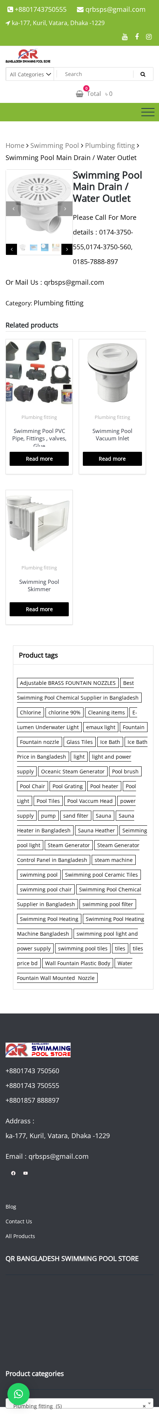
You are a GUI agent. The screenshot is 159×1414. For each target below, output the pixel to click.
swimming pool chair (46, 889)
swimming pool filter (107, 904)
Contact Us (19, 1221)
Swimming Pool (54, 145)
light (79, 756)
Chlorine (30, 712)
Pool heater (104, 786)
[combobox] (79, 1403)
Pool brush (125, 771)
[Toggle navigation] (148, 112)
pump (48, 815)
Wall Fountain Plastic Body (77, 963)
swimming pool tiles (83, 948)
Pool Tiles (48, 800)
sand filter (75, 815)
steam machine (114, 859)
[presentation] (13, 208)
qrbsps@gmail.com (115, 9)
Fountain (134, 727)
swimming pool (39, 874)
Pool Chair (32, 786)
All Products (20, 1236)
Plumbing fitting (110, 145)
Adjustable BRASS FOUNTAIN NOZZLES (68, 682)
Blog (11, 1206)
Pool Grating (68, 786)
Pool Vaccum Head (90, 800)
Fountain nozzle (39, 741)
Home (15, 145)
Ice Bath (110, 741)
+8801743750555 (40, 9)
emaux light (100, 727)
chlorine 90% (64, 712)
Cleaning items (106, 712)
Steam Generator (69, 845)
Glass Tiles (80, 741)
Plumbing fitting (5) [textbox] (77, 1406)
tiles (120, 948)
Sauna (103, 815)
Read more (39, 458)
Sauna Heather (96, 830)
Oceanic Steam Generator (73, 771)
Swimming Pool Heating (49, 918)
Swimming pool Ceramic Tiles (101, 874)
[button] (18, 1394)
